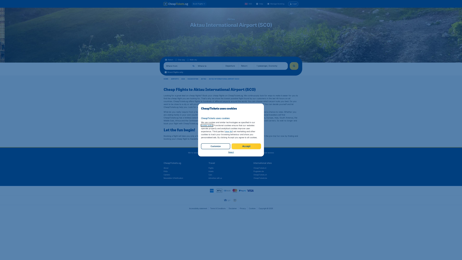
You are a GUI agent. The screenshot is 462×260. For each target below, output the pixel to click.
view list (228, 131)
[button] (231, 152)
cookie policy (207, 125)
